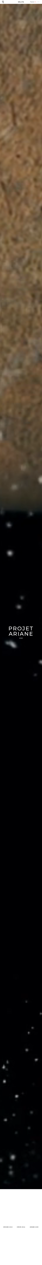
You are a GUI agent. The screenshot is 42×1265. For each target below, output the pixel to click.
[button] (33, 2)
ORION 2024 (21, 1227)
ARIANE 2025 (34, 1227)
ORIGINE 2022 (8, 1227)
